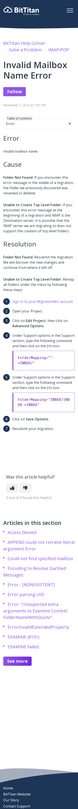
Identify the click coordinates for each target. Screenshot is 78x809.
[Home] (21, 11)
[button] (70, 10)
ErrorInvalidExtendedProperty (38, 627)
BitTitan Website (17, 794)
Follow (14, 91)
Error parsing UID (26, 594)
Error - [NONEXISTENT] (31, 585)
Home (8, 788)
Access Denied (22, 532)
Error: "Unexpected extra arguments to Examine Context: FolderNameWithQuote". (35, 610)
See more (17, 661)
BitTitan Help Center (24, 43)
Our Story (11, 800)
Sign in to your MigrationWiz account (42, 301)
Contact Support (16, 806)
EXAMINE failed (23, 647)
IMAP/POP (58, 50)
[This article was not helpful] (25, 488)
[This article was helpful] (12, 488)
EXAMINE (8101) (23, 637)
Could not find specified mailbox (40, 558)
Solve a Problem (25, 50)
